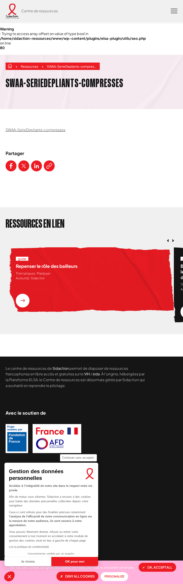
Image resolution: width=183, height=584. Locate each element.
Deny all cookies (80, 576)
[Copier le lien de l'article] (49, 165)
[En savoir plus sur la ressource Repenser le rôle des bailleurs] (22, 300)
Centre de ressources (39, 10)
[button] (9, 576)
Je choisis (28, 561)
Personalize (114, 576)
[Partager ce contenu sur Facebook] (11, 165)
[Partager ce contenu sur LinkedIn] (36, 165)
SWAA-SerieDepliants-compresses (72, 66)
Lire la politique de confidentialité (29, 546)
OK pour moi (74, 561)
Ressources (29, 66)
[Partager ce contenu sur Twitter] (23, 165)
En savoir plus (124, 567)
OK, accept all (159, 567)
